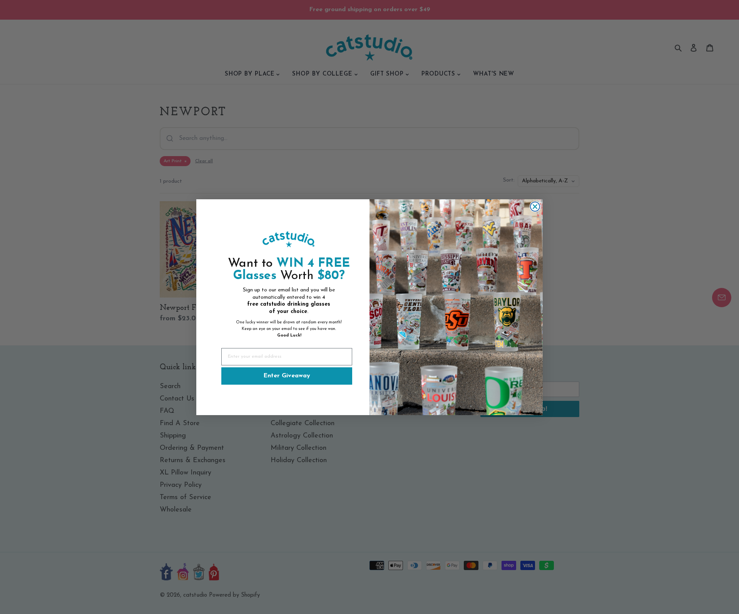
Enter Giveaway (286, 376)
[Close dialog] (535, 206)
